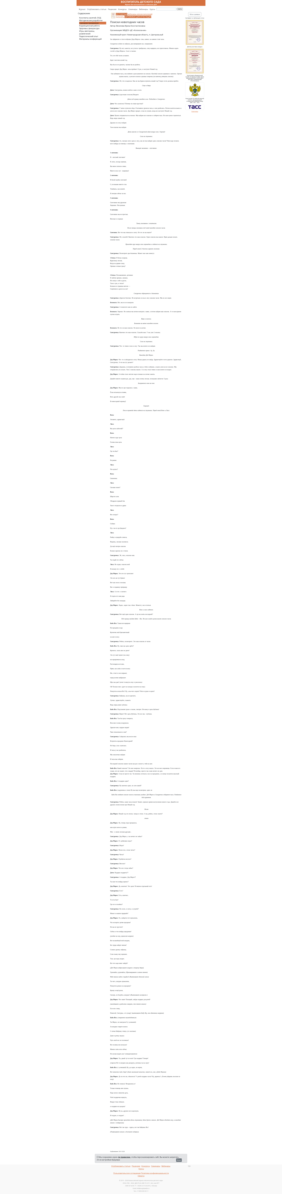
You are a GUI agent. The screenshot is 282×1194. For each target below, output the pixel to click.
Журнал (82, 9)
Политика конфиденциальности (155, 1173)
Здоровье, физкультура (89, 28)
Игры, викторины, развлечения (87, 32)
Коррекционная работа (89, 26)
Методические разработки (90, 20)
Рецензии (112, 9)
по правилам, (124, 1157)
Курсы (152, 9)
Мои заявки (195, 14)
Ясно (179, 1160)
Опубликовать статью (96, 9)
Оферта (141, 1176)
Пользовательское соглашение (127, 1173)
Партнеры (194, 111)
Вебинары (143, 9)
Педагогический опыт (88, 36)
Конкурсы (122, 9)
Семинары (132, 9)
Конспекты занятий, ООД (90, 18)
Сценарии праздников (88, 23)
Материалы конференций (90, 39)
